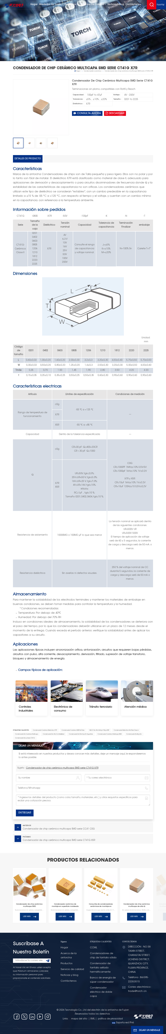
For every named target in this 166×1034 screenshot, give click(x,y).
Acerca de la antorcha (69, 955)
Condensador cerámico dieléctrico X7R (45, 730)
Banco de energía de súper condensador (103, 980)
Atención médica (135, 707)
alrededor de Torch (50, 4)
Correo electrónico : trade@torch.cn (140, 989)
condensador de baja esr (134, 734)
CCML (93, 947)
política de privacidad (110, 1019)
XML (92, 1019)
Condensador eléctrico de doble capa (101, 992)
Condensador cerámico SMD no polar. (73, 730)
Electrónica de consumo (63, 709)
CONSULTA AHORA (89, 113)
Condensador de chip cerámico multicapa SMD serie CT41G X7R (62, 768)
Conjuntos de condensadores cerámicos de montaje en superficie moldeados (101, 905)
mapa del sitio (79, 1019)
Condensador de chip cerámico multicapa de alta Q (137, 905)
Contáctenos (133, 4)
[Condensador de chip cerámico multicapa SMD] (29, 885)
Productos (70, 4)
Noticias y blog (69, 975)
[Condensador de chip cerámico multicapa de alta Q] (137, 885)
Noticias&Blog (116, 4)
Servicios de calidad (92, 4)
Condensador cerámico (92, 71)
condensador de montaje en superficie (81, 734)
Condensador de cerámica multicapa (26, 734)
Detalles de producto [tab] (28, 159)
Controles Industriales (26, 709)
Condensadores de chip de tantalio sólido (103, 955)
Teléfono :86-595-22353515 (138, 979)
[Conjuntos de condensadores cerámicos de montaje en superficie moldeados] (101, 885)
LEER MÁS (27, 916)
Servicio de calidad (72, 969)
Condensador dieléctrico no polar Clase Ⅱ (126, 730)
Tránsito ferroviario (100, 707)
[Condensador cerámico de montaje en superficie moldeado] (65, 885)
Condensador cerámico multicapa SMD (110, 734)
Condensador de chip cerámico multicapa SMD (29, 905)
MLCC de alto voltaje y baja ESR (99, 730)
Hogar (33, 4)
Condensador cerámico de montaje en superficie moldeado (65, 905)
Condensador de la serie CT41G (25, 738)
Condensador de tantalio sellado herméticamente (100, 967)
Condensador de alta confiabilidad (53, 734)
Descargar (116, 113)
